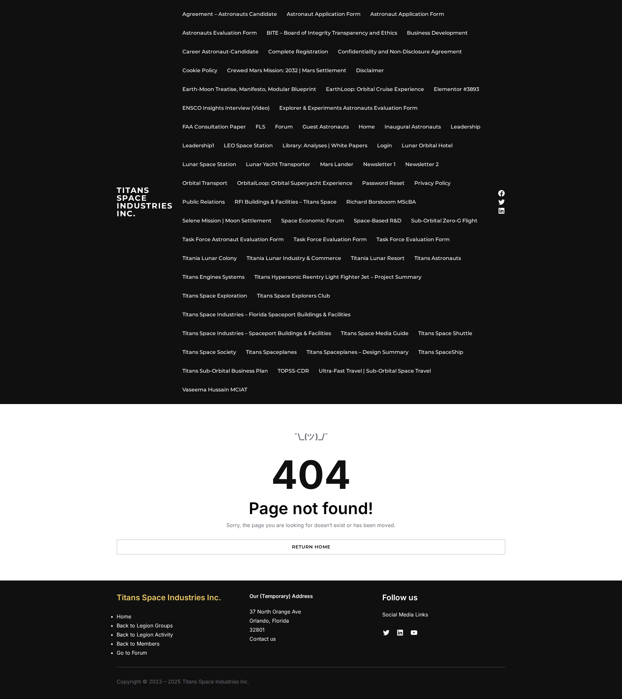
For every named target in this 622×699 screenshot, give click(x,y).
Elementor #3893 (456, 89)
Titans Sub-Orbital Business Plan (225, 371)
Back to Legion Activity (145, 634)
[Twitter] (501, 202)
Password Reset (383, 183)
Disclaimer (370, 70)
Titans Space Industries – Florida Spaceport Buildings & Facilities (266, 314)
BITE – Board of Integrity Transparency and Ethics (332, 33)
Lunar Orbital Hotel (427, 145)
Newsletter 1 (379, 164)
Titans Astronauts (437, 258)
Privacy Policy (432, 183)
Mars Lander (336, 164)
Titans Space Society (209, 352)
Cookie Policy (199, 70)
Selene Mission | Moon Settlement (226, 221)
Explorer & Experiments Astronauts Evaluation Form (348, 108)
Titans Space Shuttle (445, 333)
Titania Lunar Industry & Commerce (294, 258)
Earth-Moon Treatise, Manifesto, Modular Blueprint (249, 89)
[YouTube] (414, 633)
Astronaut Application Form (324, 14)
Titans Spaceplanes (271, 352)
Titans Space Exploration (214, 296)
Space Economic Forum (312, 221)
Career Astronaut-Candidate (220, 52)
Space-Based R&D (377, 221)
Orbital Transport (204, 183)
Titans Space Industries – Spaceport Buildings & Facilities (256, 333)
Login (384, 145)
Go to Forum (132, 652)
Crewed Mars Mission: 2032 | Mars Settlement (286, 70)
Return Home (311, 547)
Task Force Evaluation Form (330, 239)
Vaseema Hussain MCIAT (214, 390)
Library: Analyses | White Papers (324, 145)
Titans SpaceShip (440, 352)
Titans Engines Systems (213, 277)
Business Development (437, 33)
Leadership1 (198, 145)
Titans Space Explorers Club (293, 296)
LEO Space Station (248, 145)
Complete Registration (298, 52)
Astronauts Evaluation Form (219, 33)
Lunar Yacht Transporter (278, 164)
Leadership (465, 127)
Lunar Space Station (209, 164)
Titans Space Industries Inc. (145, 202)
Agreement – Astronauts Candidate (229, 14)
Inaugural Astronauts (413, 127)
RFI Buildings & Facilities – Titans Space (286, 202)
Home (367, 127)
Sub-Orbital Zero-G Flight (444, 221)
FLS (260, 127)
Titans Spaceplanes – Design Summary (357, 352)
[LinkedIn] (501, 211)
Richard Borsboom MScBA (381, 202)
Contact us (262, 639)
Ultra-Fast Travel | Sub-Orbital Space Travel (375, 371)
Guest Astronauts (326, 127)
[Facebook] (501, 193)
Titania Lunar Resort (378, 258)
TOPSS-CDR (293, 371)
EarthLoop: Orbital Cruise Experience (375, 89)
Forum (284, 127)
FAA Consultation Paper (214, 127)
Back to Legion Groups (145, 625)
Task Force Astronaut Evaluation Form (233, 239)
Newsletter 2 (422, 164)
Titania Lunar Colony (209, 258)
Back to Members (138, 643)
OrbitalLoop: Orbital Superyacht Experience (294, 183)
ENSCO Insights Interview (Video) (226, 108)
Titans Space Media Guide (375, 333)
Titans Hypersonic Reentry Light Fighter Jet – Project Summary (337, 277)
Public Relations (203, 202)
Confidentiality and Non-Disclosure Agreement (400, 52)
